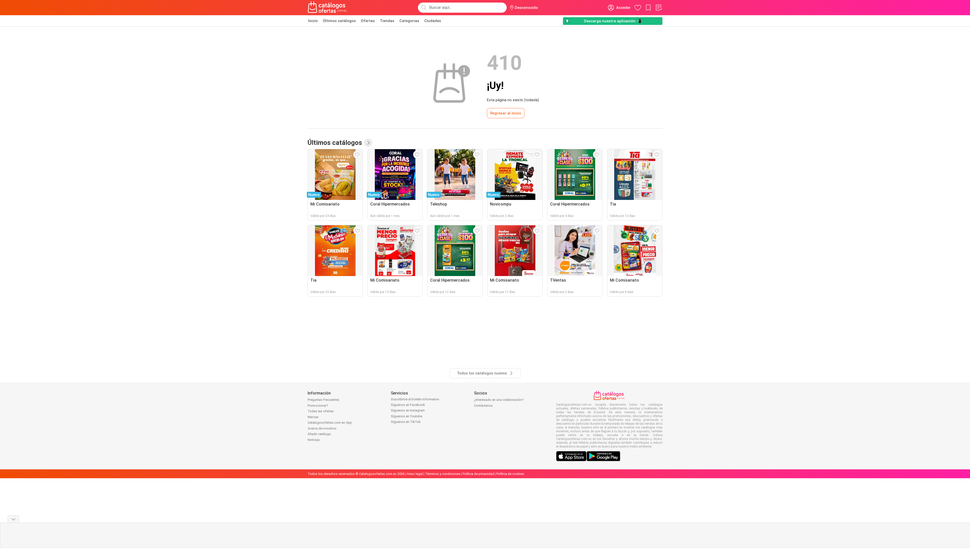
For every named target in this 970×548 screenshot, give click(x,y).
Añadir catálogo (319, 434)
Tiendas (387, 21)
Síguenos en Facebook (408, 405)
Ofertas (368, 21)
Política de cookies (510, 474)
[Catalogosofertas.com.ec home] (327, 7)
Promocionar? (318, 405)
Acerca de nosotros (322, 428)
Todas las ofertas (321, 411)
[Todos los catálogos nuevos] (368, 143)
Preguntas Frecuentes (323, 400)
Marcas (313, 417)
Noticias (314, 440)
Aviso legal (415, 474)
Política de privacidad (478, 474)
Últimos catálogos (339, 21)
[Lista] (659, 8)
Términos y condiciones (442, 474)
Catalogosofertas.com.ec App (330, 422)
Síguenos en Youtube (406, 416)
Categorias (409, 21)
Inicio (313, 21)
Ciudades (432, 21)
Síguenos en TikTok (406, 422)
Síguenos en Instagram (408, 410)
